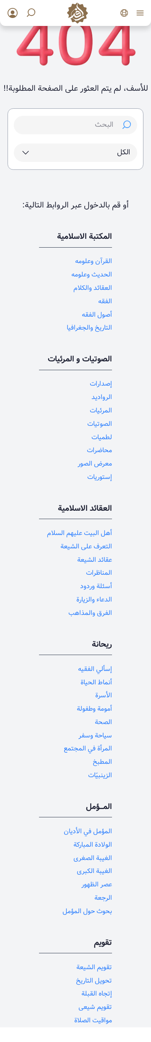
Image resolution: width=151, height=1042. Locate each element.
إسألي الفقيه (95, 669)
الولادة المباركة (92, 845)
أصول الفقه (97, 315)
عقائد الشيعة (94, 560)
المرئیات (101, 410)
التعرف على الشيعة (86, 546)
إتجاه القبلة (96, 993)
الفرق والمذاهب (90, 613)
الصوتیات (99, 424)
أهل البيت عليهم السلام (79, 533)
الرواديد (101, 397)
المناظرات (99, 573)
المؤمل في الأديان (88, 831)
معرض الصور (95, 463)
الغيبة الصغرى (92, 858)
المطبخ (102, 762)
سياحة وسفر (95, 735)
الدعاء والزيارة (94, 599)
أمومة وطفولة (94, 709)
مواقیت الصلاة (93, 1020)
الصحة (103, 722)
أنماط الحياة (96, 682)
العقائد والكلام (92, 288)
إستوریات (99, 477)
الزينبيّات (100, 775)
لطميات (101, 437)
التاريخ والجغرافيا (89, 328)
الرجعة (103, 898)
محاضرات (99, 450)
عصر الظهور (96, 884)
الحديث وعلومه (91, 274)
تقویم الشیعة (94, 967)
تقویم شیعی (95, 1007)
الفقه (105, 301)
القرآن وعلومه (93, 261)
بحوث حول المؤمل (87, 911)
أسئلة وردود (96, 586)
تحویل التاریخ (94, 980)
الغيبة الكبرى (94, 871)
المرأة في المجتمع (88, 748)
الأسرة (103, 695)
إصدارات (101, 384)
